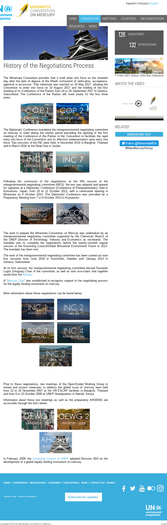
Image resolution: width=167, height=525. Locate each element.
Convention (20, 483)
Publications (70, 483)
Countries (54, 483)
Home (6, 483)
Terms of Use (10, 496)
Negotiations (37, 483)
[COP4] (139, 67)
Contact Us (97, 483)
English (154, 3)
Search (111, 483)
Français (143, 3)
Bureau (27, 274)
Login (164, 524)
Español (131, 3)
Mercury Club (15, 280)
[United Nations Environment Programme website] (154, 510)
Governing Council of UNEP (51, 458)
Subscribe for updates (83, 497)
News (84, 483)
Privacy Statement (27, 496)
